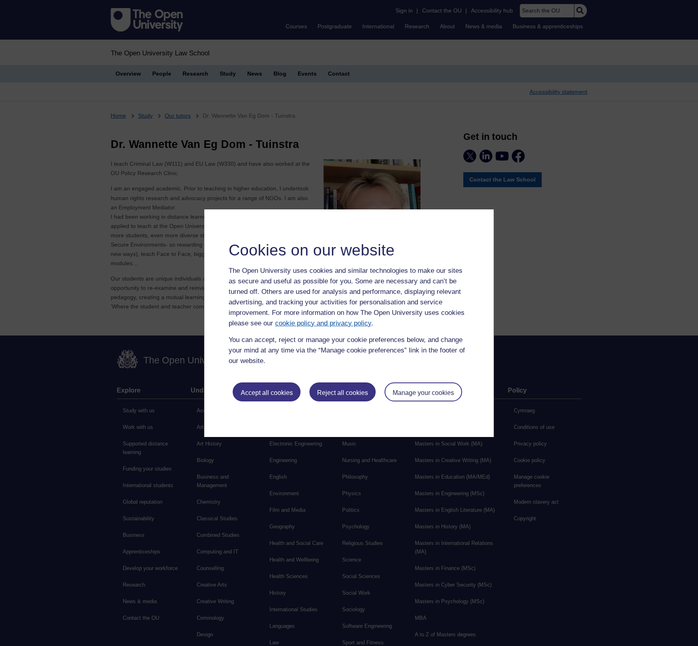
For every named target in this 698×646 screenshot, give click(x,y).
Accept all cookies (267, 392)
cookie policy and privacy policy (323, 323)
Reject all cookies (342, 392)
